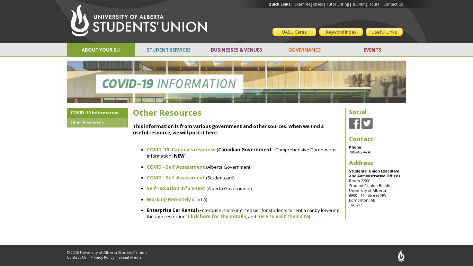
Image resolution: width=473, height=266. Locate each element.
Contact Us (393, 4)
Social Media (130, 257)
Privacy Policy (102, 257)
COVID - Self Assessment (176, 178)
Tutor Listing (338, 4)
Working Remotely (169, 199)
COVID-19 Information (95, 113)
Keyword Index (341, 32)
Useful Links (384, 32)
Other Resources (87, 122)
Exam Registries (309, 4)
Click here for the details (217, 216)
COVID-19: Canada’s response (181, 150)
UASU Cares (294, 32)
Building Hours (366, 4)
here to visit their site (283, 216)
